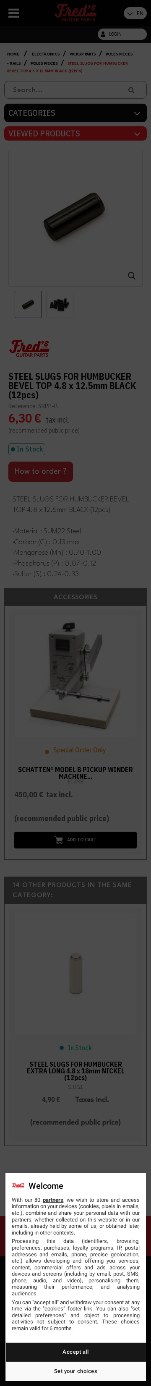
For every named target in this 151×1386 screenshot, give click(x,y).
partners (53, 1200)
